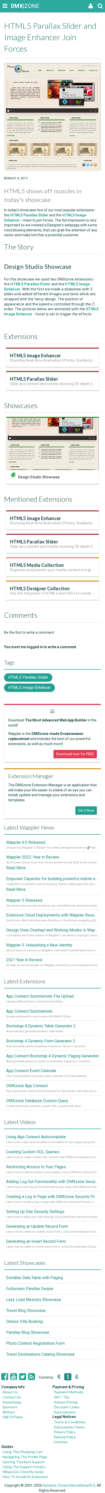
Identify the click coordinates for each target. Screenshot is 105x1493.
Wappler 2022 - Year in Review (32, 857)
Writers (9, 1412)
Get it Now (86, 810)
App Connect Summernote (29, 1011)
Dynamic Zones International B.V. (69, 1485)
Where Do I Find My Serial (23, 1472)
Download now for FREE (75, 754)
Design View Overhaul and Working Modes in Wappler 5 (52, 930)
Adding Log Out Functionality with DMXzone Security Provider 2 (52, 1181)
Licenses (61, 1442)
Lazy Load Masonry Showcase (33, 1299)
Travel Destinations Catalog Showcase (40, 1354)
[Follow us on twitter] (22, 1377)
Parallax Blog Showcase (27, 1332)
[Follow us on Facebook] (4, 1377)
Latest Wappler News (29, 827)
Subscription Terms (69, 1427)
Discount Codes (67, 1407)
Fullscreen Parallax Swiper (30, 1288)
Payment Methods (68, 1392)
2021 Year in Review (24, 959)
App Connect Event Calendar (31, 1070)
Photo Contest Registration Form (35, 1343)
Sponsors (10, 1407)
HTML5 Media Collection (37, 565)
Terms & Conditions (70, 1422)
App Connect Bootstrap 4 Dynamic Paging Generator (52, 1056)
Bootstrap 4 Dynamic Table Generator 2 (41, 1026)
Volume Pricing (65, 1402)
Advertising (12, 1402)
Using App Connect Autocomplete (36, 1136)
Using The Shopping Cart (23, 1452)
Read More (16, 867)
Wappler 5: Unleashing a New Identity (39, 945)
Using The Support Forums (24, 1467)
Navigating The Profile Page (25, 1457)
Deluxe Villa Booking (24, 1321)
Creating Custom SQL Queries (32, 1151)
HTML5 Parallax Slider (34, 379)
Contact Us (12, 1397)
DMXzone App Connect (27, 1085)
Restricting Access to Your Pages (36, 1166)
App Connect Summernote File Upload (40, 996)
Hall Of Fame (13, 1417)
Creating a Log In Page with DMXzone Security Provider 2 (52, 1196)
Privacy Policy (64, 1432)
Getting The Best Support (24, 1462)
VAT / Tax (61, 1397)
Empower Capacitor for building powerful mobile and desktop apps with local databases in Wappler (52, 878)
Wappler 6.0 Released (25, 842)
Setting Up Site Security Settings (35, 1211)
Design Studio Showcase (39, 477)
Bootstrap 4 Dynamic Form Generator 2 (40, 1041)
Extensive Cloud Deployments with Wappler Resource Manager (52, 915)
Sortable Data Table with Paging (34, 1277)
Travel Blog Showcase (26, 1310)
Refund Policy (65, 1437)
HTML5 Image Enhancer (35, 355)
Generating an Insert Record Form (36, 1241)
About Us (10, 1392)
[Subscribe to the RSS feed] (31, 1377)
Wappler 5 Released (24, 900)
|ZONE (16, 6)
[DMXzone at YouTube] (13, 1377)
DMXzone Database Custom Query (37, 1100)
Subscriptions (65, 1412)
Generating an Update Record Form (37, 1226)
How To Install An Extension (25, 1476)
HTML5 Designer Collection (40, 588)
